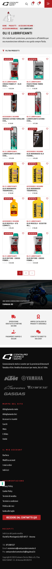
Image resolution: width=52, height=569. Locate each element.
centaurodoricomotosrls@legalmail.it (19, 551)
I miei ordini (7, 465)
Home (5, 25)
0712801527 (9, 545)
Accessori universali (10, 28)
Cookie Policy (7, 491)
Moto (4, 429)
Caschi (5, 424)
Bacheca (6, 455)
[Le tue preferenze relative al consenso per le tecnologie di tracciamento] (2, 483)
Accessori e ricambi (26, 25)
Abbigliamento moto (10, 409)
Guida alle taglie (9, 511)
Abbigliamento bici (10, 414)
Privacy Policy (8, 486)
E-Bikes (5, 434)
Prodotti (12, 25)
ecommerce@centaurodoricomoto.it (19, 548)
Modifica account (9, 460)
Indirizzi (6, 470)
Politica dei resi (8, 506)
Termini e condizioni (10, 501)
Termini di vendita (9, 496)
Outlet (5, 439)
